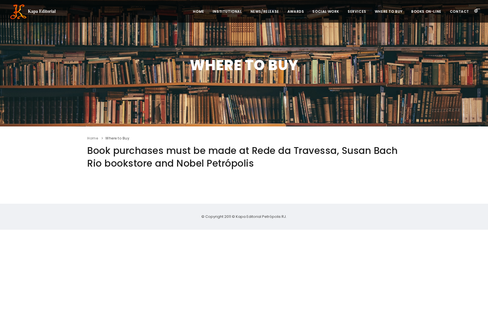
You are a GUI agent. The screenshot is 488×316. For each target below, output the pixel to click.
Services (357, 11)
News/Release (264, 11)
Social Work (325, 11)
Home (198, 11)
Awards (295, 11)
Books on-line (426, 11)
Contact (459, 11)
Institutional (227, 11)
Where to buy (389, 11)
